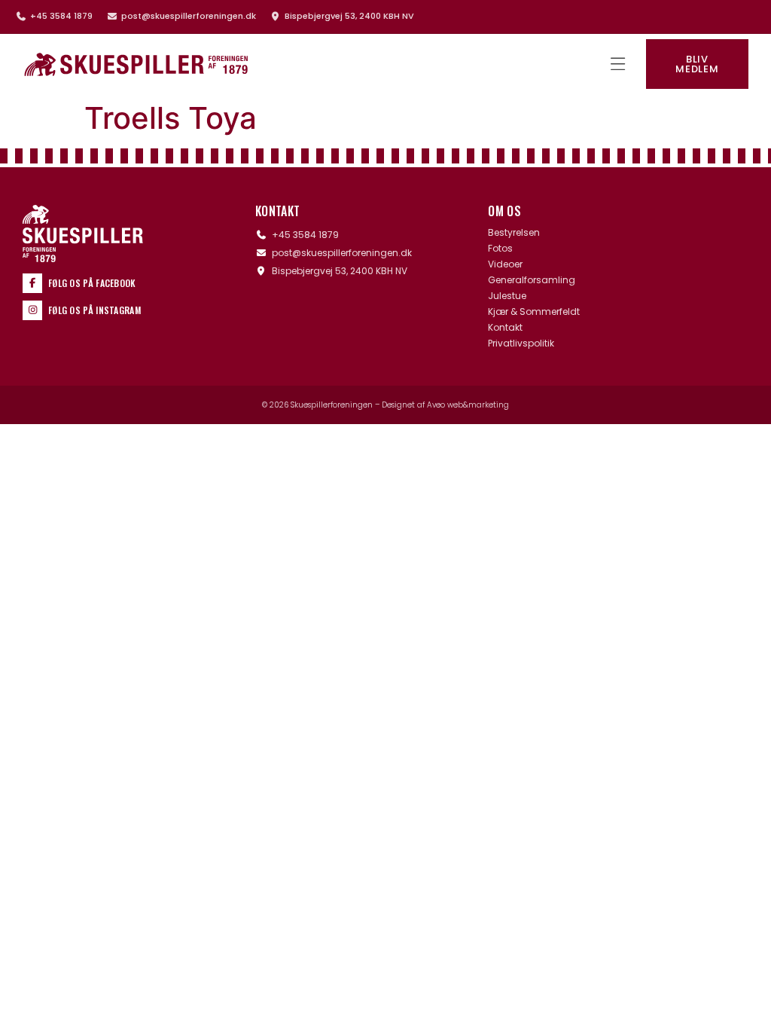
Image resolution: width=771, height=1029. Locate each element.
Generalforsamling (531, 280)
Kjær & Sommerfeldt (534, 311)
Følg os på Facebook (92, 282)
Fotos (500, 248)
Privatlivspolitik (521, 343)
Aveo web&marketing (468, 405)
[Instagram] (32, 310)
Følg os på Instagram (94, 310)
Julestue (507, 296)
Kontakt (505, 327)
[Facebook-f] (32, 283)
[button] (617, 64)
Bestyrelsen (514, 232)
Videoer (505, 264)
